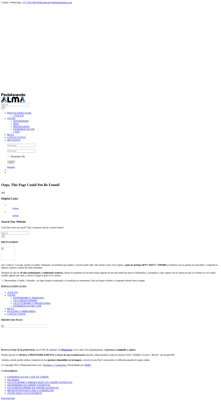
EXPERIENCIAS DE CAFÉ (27, 306)
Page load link (8, 398)
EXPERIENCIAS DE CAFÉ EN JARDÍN (28, 377)
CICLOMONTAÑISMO (25, 300)
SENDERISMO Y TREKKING (28, 298)
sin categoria (13, 379)
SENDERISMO (21, 121)
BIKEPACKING (21, 126)
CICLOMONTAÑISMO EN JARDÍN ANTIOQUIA (33, 387)
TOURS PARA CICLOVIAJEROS (24, 393)
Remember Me (17, 156)
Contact (15, 208)
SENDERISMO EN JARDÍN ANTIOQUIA (28, 385)
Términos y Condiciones (55, 365)
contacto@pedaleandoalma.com (57, 2)
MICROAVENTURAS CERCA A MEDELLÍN (30, 390)
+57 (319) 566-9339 (31, 2)
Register (11, 167)
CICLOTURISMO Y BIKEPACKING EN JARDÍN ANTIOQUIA (39, 382)
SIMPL (87, 365)
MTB (15, 124)
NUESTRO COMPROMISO (21, 311)
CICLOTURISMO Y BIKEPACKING (32, 303)
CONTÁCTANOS (16, 314)
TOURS (11, 295)
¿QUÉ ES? (12, 292)
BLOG (10, 308)
